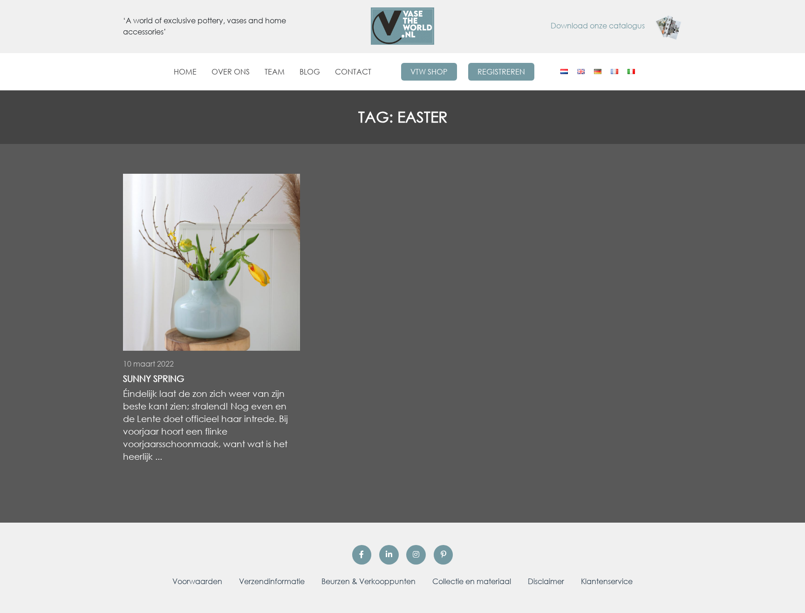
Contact (353, 71)
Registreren (501, 71)
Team (275, 71)
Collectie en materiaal (471, 581)
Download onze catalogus (599, 25)
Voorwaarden (197, 581)
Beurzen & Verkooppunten (368, 581)
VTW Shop (428, 71)
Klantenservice (607, 581)
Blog (310, 71)
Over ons (230, 71)
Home (185, 71)
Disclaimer (546, 581)
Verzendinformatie (272, 581)
